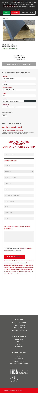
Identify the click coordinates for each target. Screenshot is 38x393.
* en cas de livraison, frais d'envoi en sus (12, 130)
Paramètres (15, 12)
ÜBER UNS (19, 339)
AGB (19, 356)
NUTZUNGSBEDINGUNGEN (19, 363)
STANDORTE (19, 342)
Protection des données (28, 12)
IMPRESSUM (19, 358)
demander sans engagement (19, 64)
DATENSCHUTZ (19, 361)
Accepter (6, 12)
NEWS (19, 344)
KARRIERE (19, 347)
